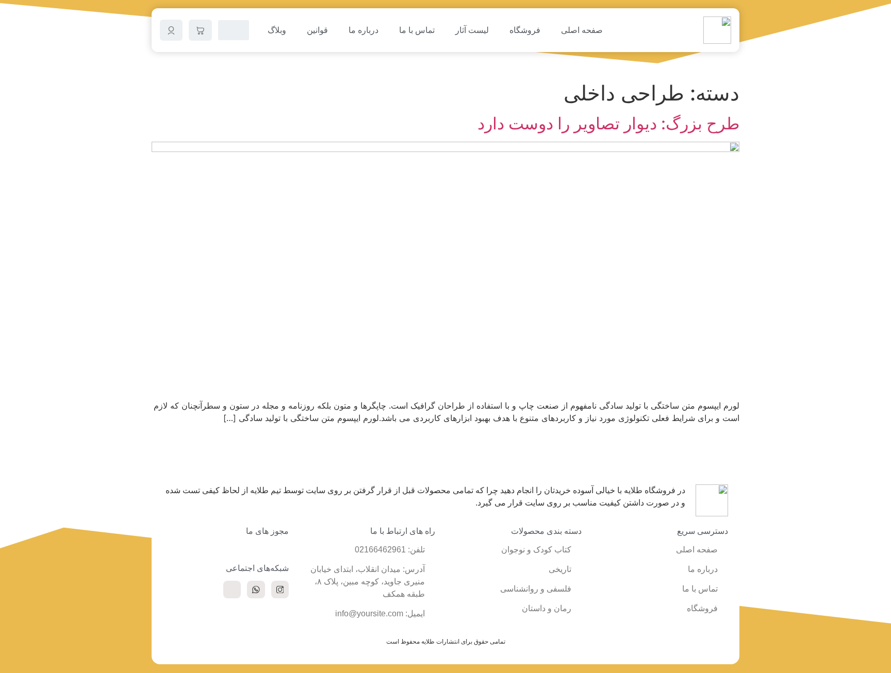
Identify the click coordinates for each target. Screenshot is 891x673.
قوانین (317, 30)
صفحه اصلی (582, 30)
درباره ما (363, 30)
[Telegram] (232, 589)
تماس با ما (417, 30)
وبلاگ (277, 30)
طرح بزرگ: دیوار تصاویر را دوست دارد (608, 123)
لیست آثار (472, 30)
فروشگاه (524, 30)
